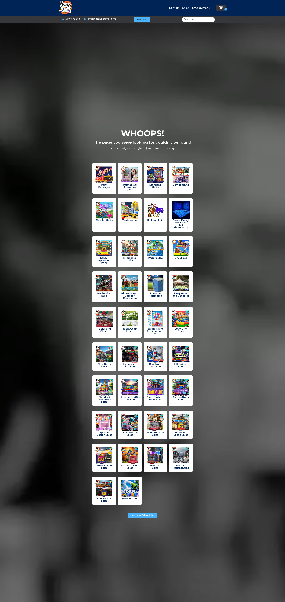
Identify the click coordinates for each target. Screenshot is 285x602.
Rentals (174, 8)
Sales (185, 8)
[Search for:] (198, 19)
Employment (201, 8)
